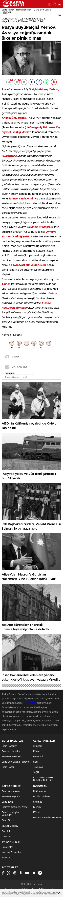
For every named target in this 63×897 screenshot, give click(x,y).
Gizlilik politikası (41, 796)
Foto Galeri (7, 847)
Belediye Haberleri (11, 756)
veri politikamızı (37, 894)
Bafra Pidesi (8, 820)
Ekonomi (38, 756)
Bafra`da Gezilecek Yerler (15, 807)
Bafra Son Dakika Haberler (16, 762)
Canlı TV (6, 836)
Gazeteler (7, 831)
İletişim (37, 807)
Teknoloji (38, 767)
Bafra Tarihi (7, 802)
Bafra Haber (8, 767)
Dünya (5, 14)
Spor (35, 762)
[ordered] (25, 374)
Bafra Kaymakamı (11, 791)
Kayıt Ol (6, 857)
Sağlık (36, 772)
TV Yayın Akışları (11, 842)
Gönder (10, 373)
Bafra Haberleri (9, 746)
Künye (36, 812)
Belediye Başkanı (11, 796)
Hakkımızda (39, 791)
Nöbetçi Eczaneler (11, 852)
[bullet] (27, 374)
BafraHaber (30, 703)
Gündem (37, 746)
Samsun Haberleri (11, 751)
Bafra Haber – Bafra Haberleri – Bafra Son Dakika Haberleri (26, 11)
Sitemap (37, 802)
